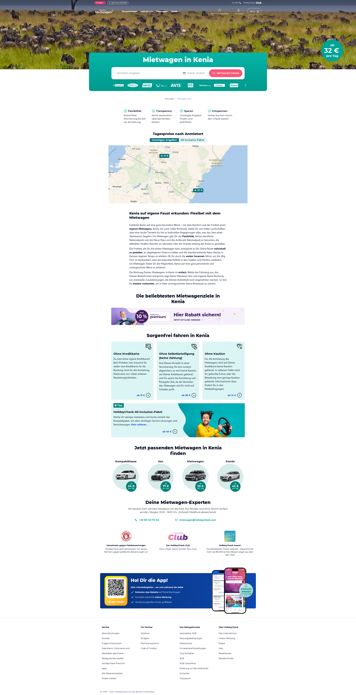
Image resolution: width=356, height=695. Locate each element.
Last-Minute (147, 11)
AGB (182, 658)
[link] (219, 11)
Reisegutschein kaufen (113, 658)
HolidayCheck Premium (113, 663)
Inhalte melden (109, 678)
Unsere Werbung (227, 638)
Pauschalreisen (129, 11)
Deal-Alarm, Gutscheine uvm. (116, 648)
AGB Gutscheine (188, 663)
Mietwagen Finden (228, 73)
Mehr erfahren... (139, 424)
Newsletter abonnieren (113, 653)
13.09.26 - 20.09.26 (195, 73)
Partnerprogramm (150, 643)
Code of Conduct (149, 648)
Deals (99, 3)
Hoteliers (145, 633)
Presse (222, 643)
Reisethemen (225, 653)
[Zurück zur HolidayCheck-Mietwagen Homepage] (104, 12)
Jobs (221, 648)
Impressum (185, 678)
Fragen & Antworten (112, 643)
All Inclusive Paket (192, 140)
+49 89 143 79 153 (149, 520)
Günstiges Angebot (164, 140)
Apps (104, 668)
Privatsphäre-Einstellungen (193, 648)
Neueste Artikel (226, 658)
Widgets (145, 638)
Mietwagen (162, 11)
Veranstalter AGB (188, 633)
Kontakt (235, 3)
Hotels (174, 11)
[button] (164, 156)
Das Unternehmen (228, 633)
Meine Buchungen (111, 633)
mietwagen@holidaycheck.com (197, 520)
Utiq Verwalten (187, 653)
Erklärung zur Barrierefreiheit (194, 668)
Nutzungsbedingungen (191, 638)
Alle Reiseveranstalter (112, 673)
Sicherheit (185, 673)
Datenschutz (186, 643)
